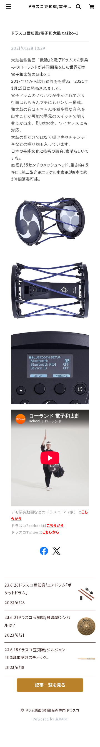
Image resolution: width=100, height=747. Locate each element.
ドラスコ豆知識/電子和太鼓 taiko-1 (44, 33)
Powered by (44, 719)
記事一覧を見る (50, 685)
